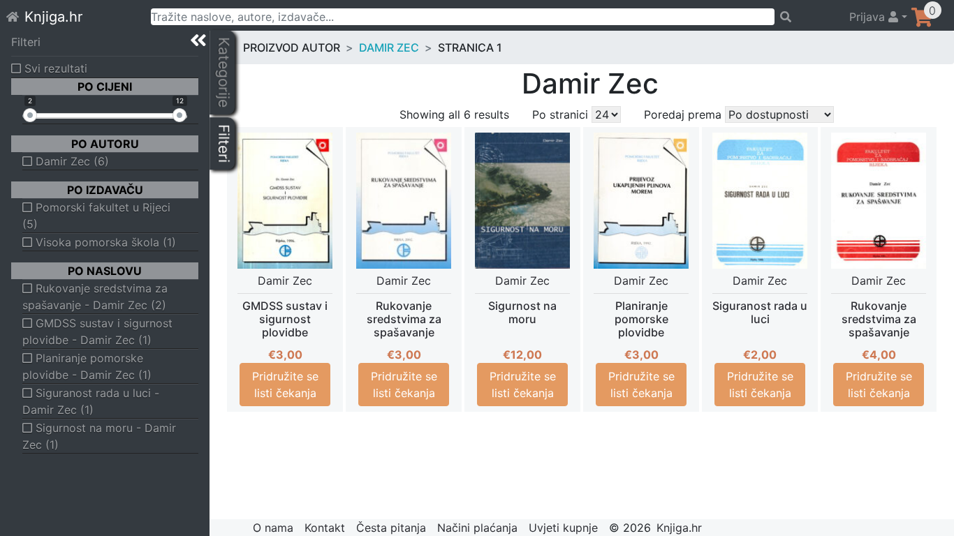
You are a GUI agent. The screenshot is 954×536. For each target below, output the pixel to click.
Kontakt (324, 528)
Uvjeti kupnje (563, 528)
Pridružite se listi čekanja (285, 384)
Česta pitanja (391, 528)
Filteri (26, 42)
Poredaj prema (682, 114)
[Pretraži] (806, 17)
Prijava (868, 17)
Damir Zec (389, 47)
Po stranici (560, 114)
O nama (273, 528)
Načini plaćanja (477, 528)
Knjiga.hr (53, 16)
